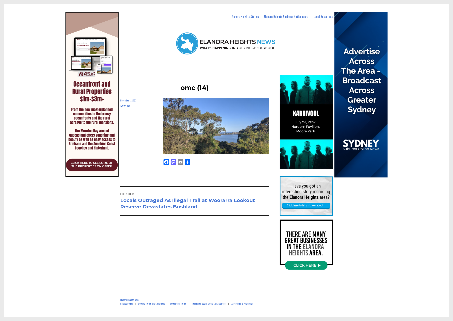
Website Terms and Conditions (151, 303)
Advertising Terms (178, 303)
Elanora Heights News (129, 300)
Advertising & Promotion (242, 303)
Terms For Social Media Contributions (209, 303)
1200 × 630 (125, 105)
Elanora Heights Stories (245, 16)
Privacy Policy (126, 303)
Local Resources (323, 16)
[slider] (309, 166)
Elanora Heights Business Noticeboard (286, 16)
